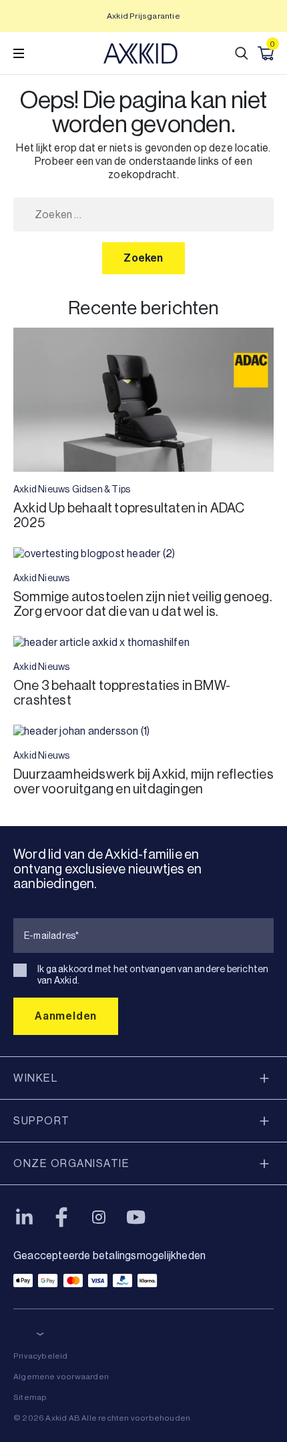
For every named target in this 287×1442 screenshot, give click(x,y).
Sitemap (30, 1397)
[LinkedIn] (24, 1217)
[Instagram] (98, 1217)
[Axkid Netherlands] (140, 53)
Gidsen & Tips (101, 489)
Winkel (35, 1078)
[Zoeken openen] (241, 53)
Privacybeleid (40, 1356)
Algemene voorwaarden (61, 1376)
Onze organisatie (71, 1163)
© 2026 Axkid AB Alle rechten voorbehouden (101, 1418)
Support (41, 1120)
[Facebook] (61, 1217)
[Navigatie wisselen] (18, 53)
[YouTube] (136, 1217)
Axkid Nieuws (41, 489)
